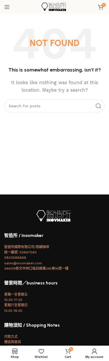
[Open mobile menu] (7, 7)
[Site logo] (54, 6)
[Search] (98, 105)
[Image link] (54, 215)
